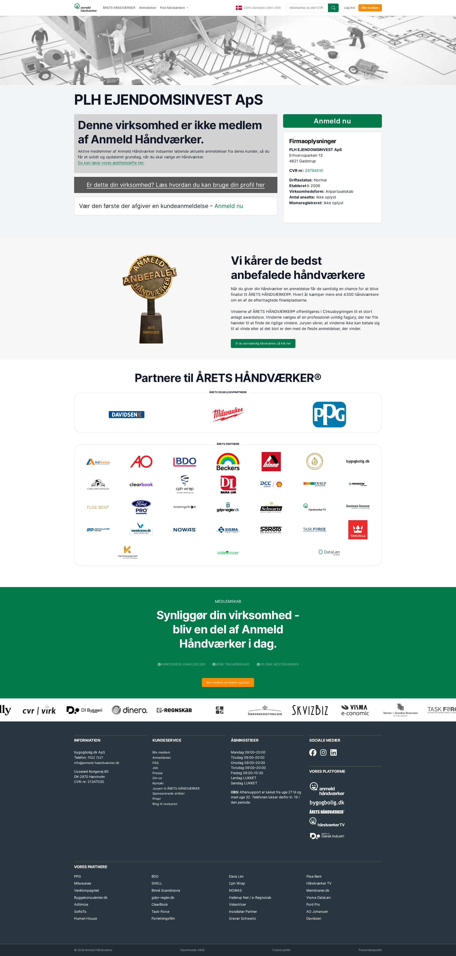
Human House (85, 918)
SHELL (157, 883)
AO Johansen (317, 911)
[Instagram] (323, 752)
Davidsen (313, 918)
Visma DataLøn (318, 897)
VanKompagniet (86, 890)
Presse (157, 773)
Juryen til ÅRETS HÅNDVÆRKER (176, 788)
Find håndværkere (173, 7)
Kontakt (158, 783)
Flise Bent (314, 876)
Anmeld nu (228, 206)
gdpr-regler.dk (163, 897)
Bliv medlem (370, 7)
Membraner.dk (317, 890)
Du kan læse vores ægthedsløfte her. (111, 162)
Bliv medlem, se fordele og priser (228, 682)
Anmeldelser (147, 7)
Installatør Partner (243, 911)
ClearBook (160, 904)
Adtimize (81, 904)
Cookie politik (281, 950)
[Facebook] (312, 752)
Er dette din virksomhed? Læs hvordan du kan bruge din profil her (176, 184)
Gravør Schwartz (242, 918)
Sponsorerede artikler (168, 793)
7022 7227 (95, 757)
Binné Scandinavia (166, 890)
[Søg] (333, 8)
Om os (157, 778)
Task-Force (160, 911)
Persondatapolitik (370, 950)
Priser (156, 799)
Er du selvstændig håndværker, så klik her (263, 343)
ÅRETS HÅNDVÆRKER (119, 7)
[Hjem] (85, 8)
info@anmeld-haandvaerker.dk (96, 763)
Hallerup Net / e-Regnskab (250, 897)
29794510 (314, 170)
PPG (77, 876)
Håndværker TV (319, 883)
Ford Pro (313, 904)
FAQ (155, 763)
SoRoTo (80, 911)
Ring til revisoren (164, 804)
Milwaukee (82, 883)
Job (155, 768)
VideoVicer (237, 904)
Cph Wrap (237, 883)
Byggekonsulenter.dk (91, 897)
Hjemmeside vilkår (192, 950)
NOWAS (235, 890)
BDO (155, 876)
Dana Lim (236, 876)
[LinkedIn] (333, 752)
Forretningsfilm (163, 918)
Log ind (349, 7)
